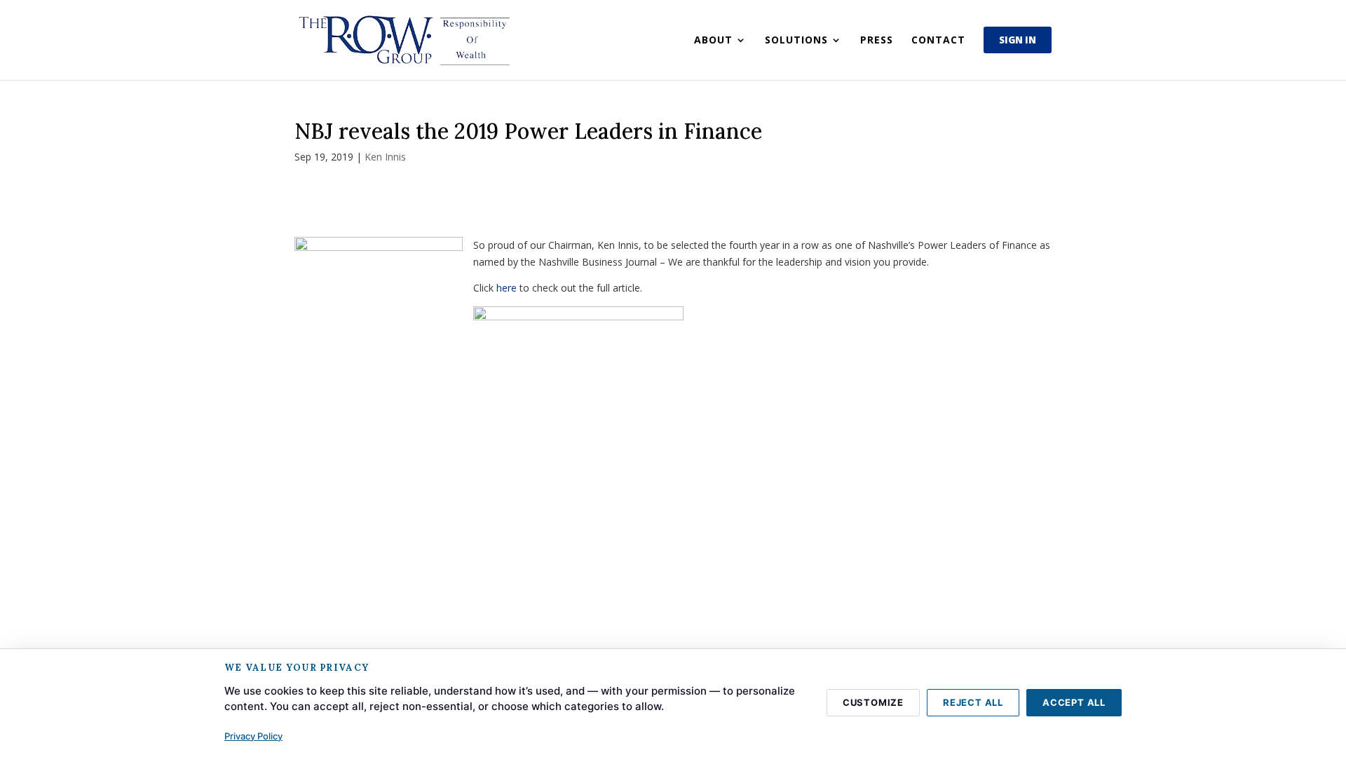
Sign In (1017, 40)
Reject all (973, 702)
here (506, 287)
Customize (873, 702)
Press (876, 40)
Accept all (1074, 702)
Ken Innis (385, 156)
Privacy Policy (253, 736)
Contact (938, 40)
